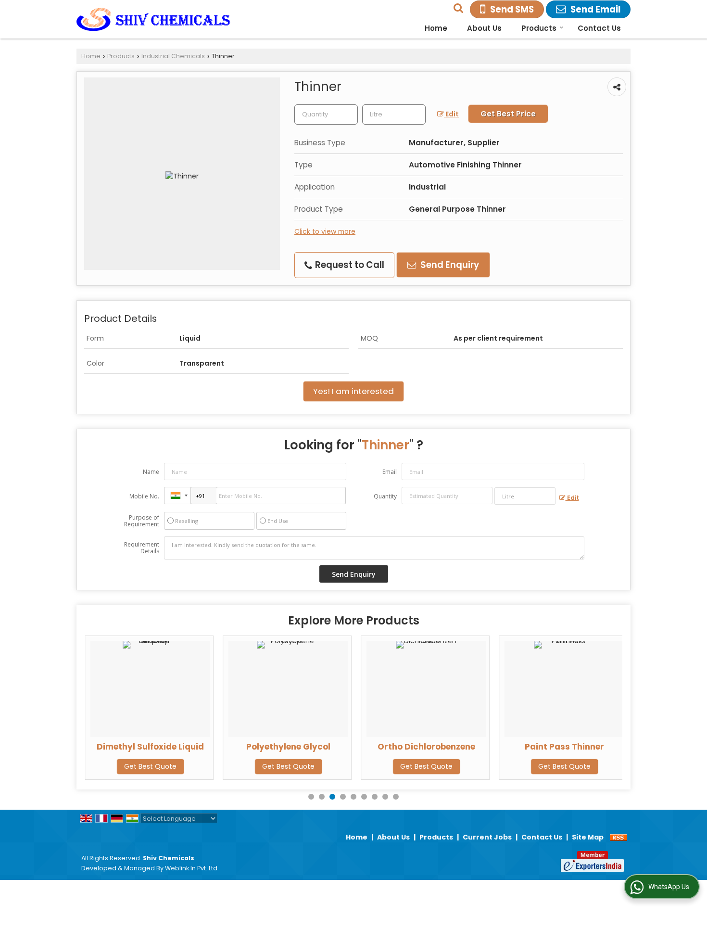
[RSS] (618, 837)
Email (389, 472)
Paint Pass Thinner (564, 746)
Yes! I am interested (353, 391)
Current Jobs (487, 837)
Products (538, 28)
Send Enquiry (448, 265)
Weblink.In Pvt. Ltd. (192, 868)
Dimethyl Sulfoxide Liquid (150, 746)
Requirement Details (141, 548)
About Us (484, 28)
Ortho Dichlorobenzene (426, 746)
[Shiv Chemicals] (153, 19)
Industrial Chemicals (173, 56)
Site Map (588, 837)
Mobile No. (144, 496)
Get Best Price (508, 114)
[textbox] (394, 114)
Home (436, 28)
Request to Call (348, 265)
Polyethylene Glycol (288, 746)
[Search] (457, 6)
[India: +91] (177, 495)
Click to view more (324, 231)
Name (151, 472)
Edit (451, 114)
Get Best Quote (150, 766)
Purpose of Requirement (141, 521)
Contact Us (599, 28)
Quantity (385, 496)
